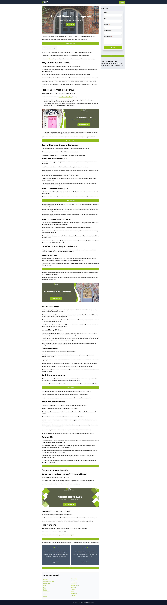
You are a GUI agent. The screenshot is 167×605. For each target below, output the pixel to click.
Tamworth (73, 595)
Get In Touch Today (70, 43)
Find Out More (70, 387)
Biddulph (48, 535)
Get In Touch (113, 56)
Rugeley (45, 596)
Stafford (45, 589)
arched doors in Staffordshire (65, 96)
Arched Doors (49, 58)
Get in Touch (70, 466)
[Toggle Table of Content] (54, 48)
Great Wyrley (74, 583)
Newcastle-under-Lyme (55, 535)
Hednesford (73, 578)
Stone (44, 587)
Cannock (73, 581)
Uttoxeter (45, 594)
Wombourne (74, 593)
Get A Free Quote (70, 567)
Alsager (43, 535)
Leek (44, 585)
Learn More (70, 268)
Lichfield (73, 589)
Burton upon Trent (75, 585)
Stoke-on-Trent (65, 535)
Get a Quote (69, 24)
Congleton (71, 535)
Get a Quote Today (70, 140)
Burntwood (73, 587)
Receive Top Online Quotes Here (70, 538)
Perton (72, 591)
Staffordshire (46, 592)
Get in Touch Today (70, 200)
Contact (122, 2)
